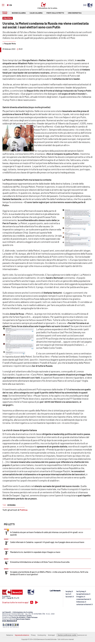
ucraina (11, 505)
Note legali (51, 635)
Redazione (9, 635)
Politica (23, 509)
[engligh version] (8, 5)
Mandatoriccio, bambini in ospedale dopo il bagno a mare (35, 552)
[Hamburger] (3, 5)
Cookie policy (41, 635)
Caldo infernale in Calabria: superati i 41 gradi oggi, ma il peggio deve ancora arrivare (47, 542)
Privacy (33, 635)
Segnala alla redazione (22, 635)
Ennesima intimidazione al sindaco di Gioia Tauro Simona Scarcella (40, 562)
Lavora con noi (82, 635)
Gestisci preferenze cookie (67, 635)
